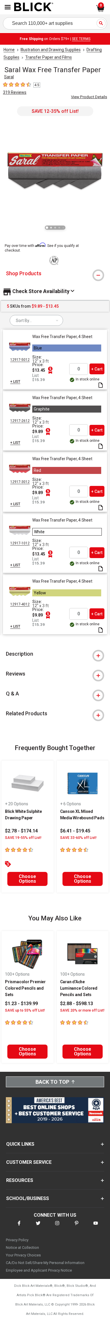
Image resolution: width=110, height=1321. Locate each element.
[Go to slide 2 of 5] (51, 228)
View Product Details (89, 97)
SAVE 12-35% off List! (55, 111)
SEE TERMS (81, 39)
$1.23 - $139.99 (21, 1003)
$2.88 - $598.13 (76, 1003)
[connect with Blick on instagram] (57, 1227)
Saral (9, 77)
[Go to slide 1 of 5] (47, 228)
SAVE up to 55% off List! (25, 1010)
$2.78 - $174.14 (21, 831)
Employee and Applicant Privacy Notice (39, 1270)
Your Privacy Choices (23, 1255)
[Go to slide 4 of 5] (59, 228)
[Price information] (50, 370)
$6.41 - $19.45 (75, 831)
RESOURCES (19, 1180)
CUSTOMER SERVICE (29, 1162)
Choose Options (27, 879)
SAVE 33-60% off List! (78, 838)
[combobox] (36, 320)
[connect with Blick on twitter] (38, 1227)
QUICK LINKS (20, 1144)
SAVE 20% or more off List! (82, 1010)
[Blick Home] (33, 7)
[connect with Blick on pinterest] (76, 1227)
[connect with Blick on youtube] (95, 1227)
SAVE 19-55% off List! (23, 838)
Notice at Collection (22, 1247)
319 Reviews (14, 92)
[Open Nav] (8, 7)
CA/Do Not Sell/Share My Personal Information (45, 1263)
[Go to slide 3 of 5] (55, 228)
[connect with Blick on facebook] (19, 1227)
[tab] (55, 273)
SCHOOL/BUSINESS (27, 1198)
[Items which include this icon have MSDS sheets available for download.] (100, 385)
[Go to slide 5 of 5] (63, 228)
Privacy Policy (17, 1240)
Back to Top (52, 1082)
